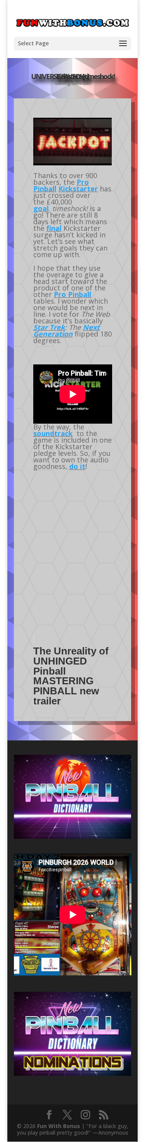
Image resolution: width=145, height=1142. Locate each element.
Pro (83, 182)
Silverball (81, 83)
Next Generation (66, 330)
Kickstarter (78, 188)
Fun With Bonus (58, 1126)
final (53, 228)
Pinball (44, 188)
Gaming (62, 83)
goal (41, 208)
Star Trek (49, 327)
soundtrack (53, 433)
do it (77, 466)
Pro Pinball (72, 294)
